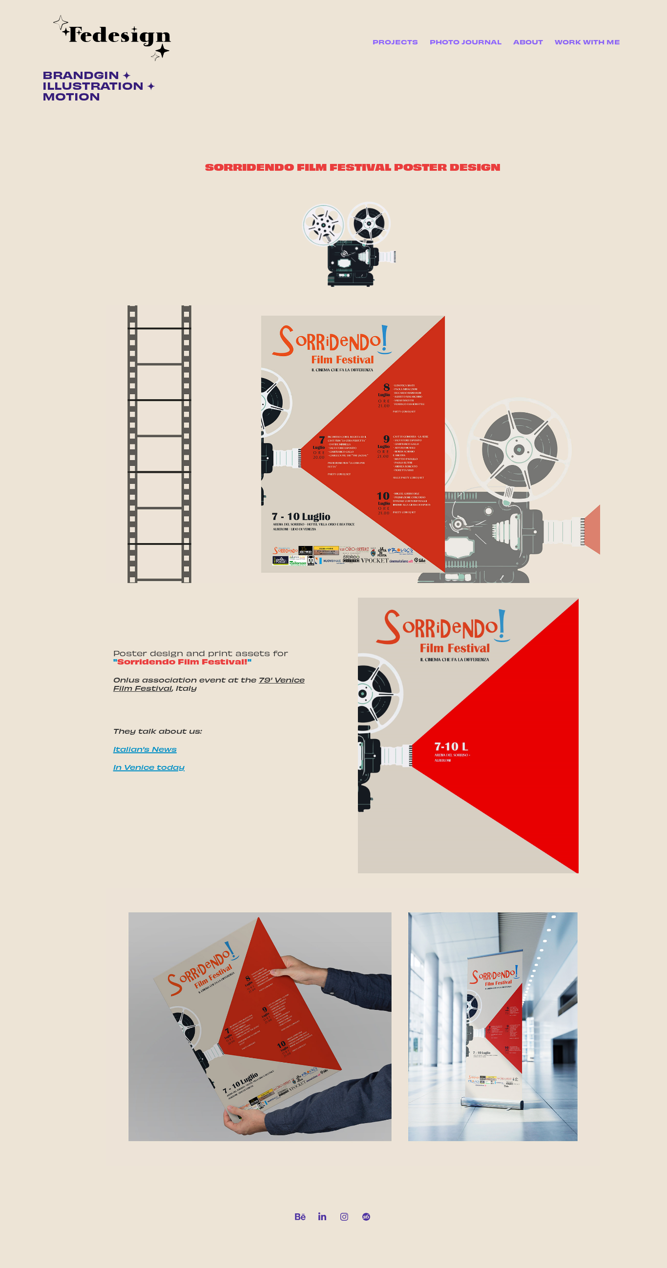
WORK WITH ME (587, 42)
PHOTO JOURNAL (465, 42)
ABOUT (528, 42)
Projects (395, 42)
